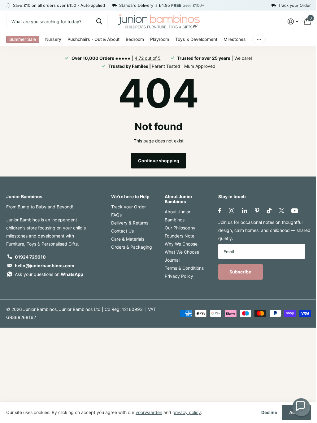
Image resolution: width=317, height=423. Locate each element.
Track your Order (128, 206)
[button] (301, 407)
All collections (22, 39)
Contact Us (122, 230)
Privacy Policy (179, 276)
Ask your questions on (49, 274)
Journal (172, 260)
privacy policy (186, 412)
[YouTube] (294, 210)
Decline (269, 412)
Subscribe (240, 271)
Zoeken (99, 21)
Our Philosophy (180, 227)
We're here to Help (130, 196)
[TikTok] (269, 210)
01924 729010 (30, 256)
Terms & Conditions (184, 268)
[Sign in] (293, 21)
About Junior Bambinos (179, 199)
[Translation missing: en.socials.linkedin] (244, 210)
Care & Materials (127, 239)
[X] (281, 210)
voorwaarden (149, 412)
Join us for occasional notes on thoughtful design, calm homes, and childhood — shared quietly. (264, 230)
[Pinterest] (257, 210)
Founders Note (179, 235)
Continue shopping (158, 160)
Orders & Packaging (131, 247)
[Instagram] (231, 210)
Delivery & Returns (129, 222)
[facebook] (219, 210)
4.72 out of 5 (148, 58)
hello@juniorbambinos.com (44, 265)
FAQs (116, 214)
